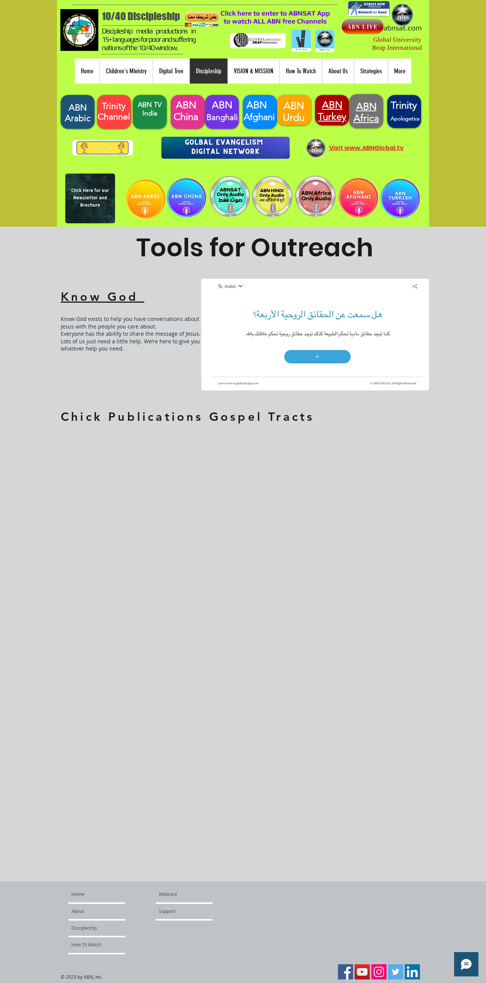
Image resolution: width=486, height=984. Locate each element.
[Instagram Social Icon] (379, 971)
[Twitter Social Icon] (395, 971)
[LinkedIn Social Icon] (412, 971)
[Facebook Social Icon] (345, 971)
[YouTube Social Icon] (362, 971)
